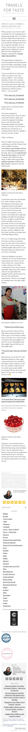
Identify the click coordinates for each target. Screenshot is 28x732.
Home (5, 553)
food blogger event (4, 481)
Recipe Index (7, 579)
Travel (5, 601)
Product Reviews (9, 574)
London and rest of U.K (11, 566)
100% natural (9, 474)
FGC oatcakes (23, 479)
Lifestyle (6, 564)
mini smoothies (9, 486)
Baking (5, 514)
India (5, 556)
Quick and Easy (8, 577)
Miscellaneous (8, 572)
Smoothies (6, 595)
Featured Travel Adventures (13, 545)
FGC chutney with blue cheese (15, 479)
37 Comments (18, 28)
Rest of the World (9, 582)
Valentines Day (23, 487)
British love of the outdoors (12, 475)
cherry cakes (21, 477)
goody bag (10, 485)
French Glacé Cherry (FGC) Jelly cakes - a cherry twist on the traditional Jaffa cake (13, 484)
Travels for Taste (14, 8)
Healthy (6, 550)
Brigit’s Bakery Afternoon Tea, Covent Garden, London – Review (14, 709)
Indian (5, 558)
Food (10, 473)
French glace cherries (19, 482)
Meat (5, 569)
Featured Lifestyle (9, 543)
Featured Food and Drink (12, 540)
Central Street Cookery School (12, 477)
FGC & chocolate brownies (17, 478)
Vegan (5, 603)
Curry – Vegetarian (9, 532)
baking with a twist (19, 474)
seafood (5, 590)
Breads (5, 516)
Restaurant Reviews (10, 585)
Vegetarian (7, 606)
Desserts (6, 535)
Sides (5, 593)
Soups (5, 598)
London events (15, 485)
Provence (7, 487)
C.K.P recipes (7, 519)
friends (7, 485)
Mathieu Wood (21, 485)
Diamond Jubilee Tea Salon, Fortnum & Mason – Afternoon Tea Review (15, 688)
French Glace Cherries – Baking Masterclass (13, 25)
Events (7, 473)
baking (13, 474)
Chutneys (6, 524)
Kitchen (6, 561)
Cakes (5, 521)
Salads (5, 587)
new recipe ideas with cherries (18, 486)
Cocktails (6, 527)
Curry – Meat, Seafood (11, 529)
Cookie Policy (10, 725)
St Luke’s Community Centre (15, 487)
